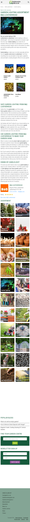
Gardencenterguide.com (8, 497)
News (3, 511)
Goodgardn (25, 517)
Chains (4, 513)
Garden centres (6, 508)
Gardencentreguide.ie (7, 499)
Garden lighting (17, 6)
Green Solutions (18, 517)
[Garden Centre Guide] (15, 2)
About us (4, 506)
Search (15, 443)
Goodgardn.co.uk (6, 495)
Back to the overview (6, 10)
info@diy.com (21, 191)
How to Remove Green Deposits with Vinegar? (13, 424)
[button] (9, 72)
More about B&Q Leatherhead (8, 197)
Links (27, 519)
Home (2, 6)
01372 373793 (13, 191)
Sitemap (23, 519)
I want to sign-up (15, 462)
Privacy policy (17, 519)
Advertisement (6, 502)
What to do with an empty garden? (10, 421)
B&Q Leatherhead (8, 6)
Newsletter (5, 504)
